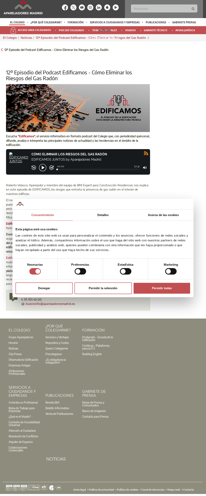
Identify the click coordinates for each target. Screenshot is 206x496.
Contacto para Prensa (95, 416)
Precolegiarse (53, 354)
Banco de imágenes (94, 411)
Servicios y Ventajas (57, 337)
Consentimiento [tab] (42, 215)
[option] (17, 22)
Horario (13, 342)
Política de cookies (127, 489)
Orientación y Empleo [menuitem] (104, 38)
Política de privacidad (101, 489)
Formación (76, 22)
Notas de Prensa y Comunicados (93, 404)
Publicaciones (156, 22)
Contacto (188, 489)
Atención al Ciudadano (22, 430)
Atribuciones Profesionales (17, 372)
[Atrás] (2, 49)
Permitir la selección (103, 288)
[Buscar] (193, 9)
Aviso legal (79, 489)
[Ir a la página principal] (23, 7)
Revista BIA (52, 402)
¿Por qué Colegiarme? (46, 22)
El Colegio (17, 22)
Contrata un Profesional (23, 402)
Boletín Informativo (57, 408)
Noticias (104, 30)
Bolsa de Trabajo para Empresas (22, 409)
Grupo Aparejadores (21, 337)
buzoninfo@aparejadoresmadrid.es (50, 303)
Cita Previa (15, 354)
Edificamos (26, 136)
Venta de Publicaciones (59, 413)
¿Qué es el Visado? (20, 416)
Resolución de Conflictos (23, 436)
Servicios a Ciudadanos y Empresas (115, 22)
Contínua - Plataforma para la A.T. (95, 347)
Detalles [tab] (103, 215)
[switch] (80, 271)
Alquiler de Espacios (21, 442)
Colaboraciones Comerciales (18, 449)
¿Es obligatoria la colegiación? (55, 361)
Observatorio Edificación (23, 359)
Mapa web (174, 489)
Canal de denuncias (153, 489)
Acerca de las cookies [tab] (163, 215)
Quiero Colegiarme (56, 348)
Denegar (44, 288)
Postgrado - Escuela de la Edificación (97, 338)
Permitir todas (162, 288)
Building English (92, 354)
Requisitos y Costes (57, 342)
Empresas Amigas (19, 365)
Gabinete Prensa (184, 22)
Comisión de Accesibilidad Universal (24, 423)
